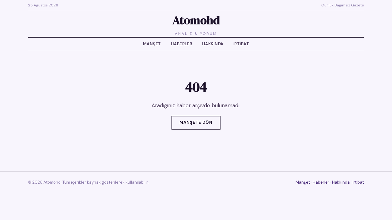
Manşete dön (196, 122)
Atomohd (196, 20)
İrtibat (241, 43)
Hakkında (213, 43)
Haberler (181, 43)
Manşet (152, 43)
